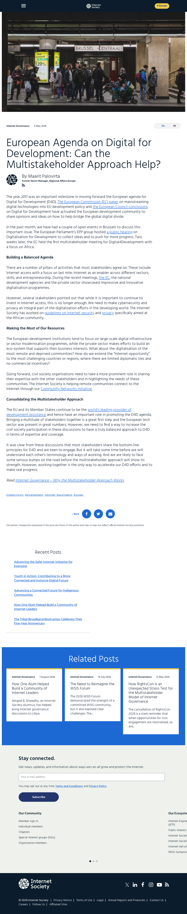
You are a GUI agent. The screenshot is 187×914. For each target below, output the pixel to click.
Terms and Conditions (69, 786)
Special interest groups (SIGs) (37, 837)
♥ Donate (162, 6)
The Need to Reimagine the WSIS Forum (92, 686)
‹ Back (75, 514)
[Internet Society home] (93, 6)
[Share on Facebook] (86, 513)
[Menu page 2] (93, 861)
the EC (104, 278)
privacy (108, 313)
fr (174, 126)
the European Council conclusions (120, 207)
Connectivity (15, 495)
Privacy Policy (97, 786)
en (163, 126)
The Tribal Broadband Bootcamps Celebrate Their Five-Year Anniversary (48, 621)
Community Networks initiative (66, 389)
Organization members (33, 843)
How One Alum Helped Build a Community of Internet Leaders (45, 607)
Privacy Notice (63, 900)
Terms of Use (84, 900)
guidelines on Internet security (69, 313)
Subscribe (38, 797)
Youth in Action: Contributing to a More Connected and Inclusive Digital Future (42, 578)
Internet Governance (58, 495)
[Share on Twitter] (98, 513)
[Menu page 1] (90, 861)
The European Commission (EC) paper (88, 202)
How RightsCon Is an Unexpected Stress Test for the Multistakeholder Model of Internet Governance (151, 693)
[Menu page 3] (97, 861)
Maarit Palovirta (44, 176)
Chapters (24, 832)
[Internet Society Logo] (35, 884)
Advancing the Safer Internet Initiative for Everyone (43, 564)
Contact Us (157, 900)
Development (34, 495)
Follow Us (39, 904)
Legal (100, 900)
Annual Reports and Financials (126, 900)
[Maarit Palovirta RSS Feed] (23, 185)
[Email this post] (110, 513)
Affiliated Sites (58, 904)
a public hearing (119, 232)
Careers (23, 904)
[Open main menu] (23, 5)
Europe (78, 495)
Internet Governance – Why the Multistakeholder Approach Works (69, 480)
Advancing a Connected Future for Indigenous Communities (46, 593)
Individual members (31, 826)
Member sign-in (28, 821)
